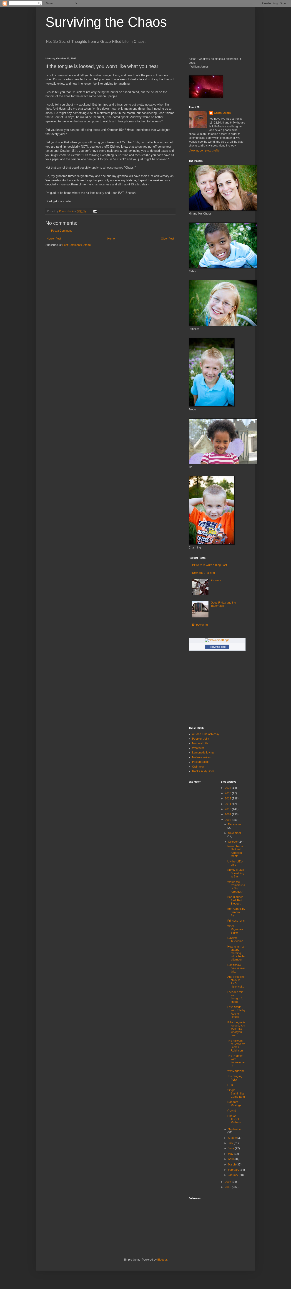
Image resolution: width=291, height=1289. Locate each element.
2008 (228, 819)
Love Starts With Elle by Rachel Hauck (236, 1012)
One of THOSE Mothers (234, 1119)
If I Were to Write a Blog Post (209, 565)
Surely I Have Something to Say (235, 873)
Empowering (200, 624)
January (233, 1175)
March (232, 1164)
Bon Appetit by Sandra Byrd (236, 912)
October (233, 841)
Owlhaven (198, 766)
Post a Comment (61, 230)
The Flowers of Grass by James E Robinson (236, 1045)
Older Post (167, 238)
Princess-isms (236, 920)
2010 (228, 809)
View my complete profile (204, 150)
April (231, 1159)
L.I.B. (230, 1085)
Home (111, 238)
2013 (228, 793)
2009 (228, 814)
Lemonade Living (203, 752)
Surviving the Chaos (106, 22)
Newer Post (54, 238)
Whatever (198, 748)
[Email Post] (95, 211)
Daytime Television (235, 939)
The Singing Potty (234, 1078)
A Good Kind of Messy (205, 734)
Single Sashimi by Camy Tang (236, 1093)
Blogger (162, 1259)
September (235, 1129)
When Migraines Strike (235, 929)
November (234, 833)
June (231, 1148)
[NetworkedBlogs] (217, 640)
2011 (228, 804)
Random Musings (234, 1103)
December (234, 824)
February (234, 1169)
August (232, 1138)
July (231, 1143)
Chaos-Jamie (222, 112)
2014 (228, 787)
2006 (228, 1187)
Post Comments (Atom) (76, 245)
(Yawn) (231, 1110)
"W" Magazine (236, 1071)
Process (216, 580)
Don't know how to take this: (236, 968)
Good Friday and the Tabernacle (223, 604)
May (231, 1153)
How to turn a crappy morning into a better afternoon (236, 953)
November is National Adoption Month (235, 851)
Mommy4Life (200, 743)
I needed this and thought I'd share (235, 997)
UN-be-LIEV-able (235, 863)
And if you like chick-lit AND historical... (236, 981)
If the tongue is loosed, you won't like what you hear (236, 1029)
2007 (228, 1181)
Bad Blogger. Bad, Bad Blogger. (235, 900)
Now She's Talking (203, 572)
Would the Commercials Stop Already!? (236, 886)
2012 (228, 798)
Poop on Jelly (200, 738)
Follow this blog (217, 646)
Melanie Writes (201, 757)
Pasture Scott (200, 761)
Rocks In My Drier (203, 771)
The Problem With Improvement (236, 1060)
